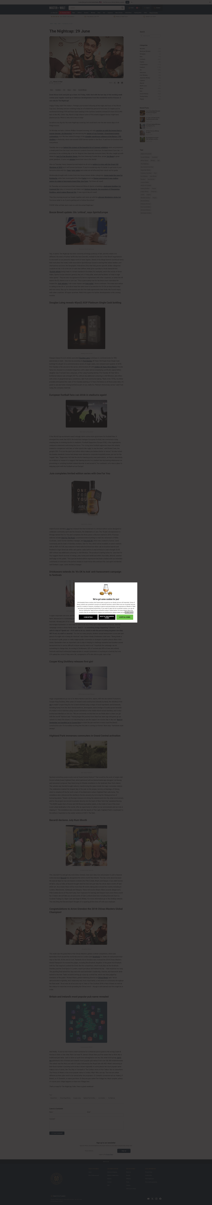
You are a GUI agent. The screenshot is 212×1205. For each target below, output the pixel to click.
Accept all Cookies (124, 617)
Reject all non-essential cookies (107, 617)
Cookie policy (129, 612)
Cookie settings (88, 617)
